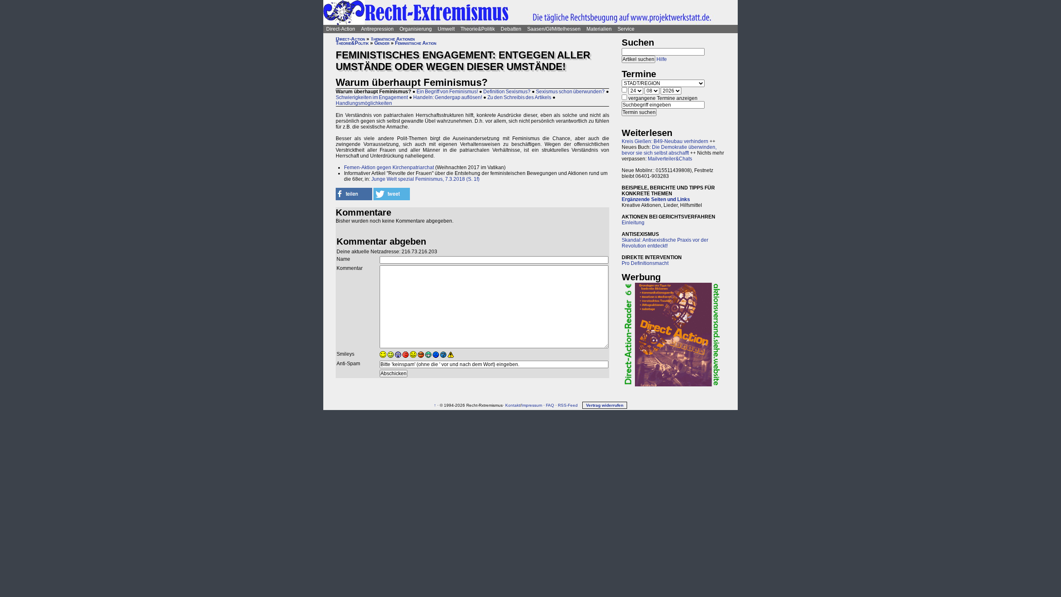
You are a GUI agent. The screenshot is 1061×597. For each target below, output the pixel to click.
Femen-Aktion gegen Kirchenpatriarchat (389, 167)
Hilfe (661, 59)
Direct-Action (340, 29)
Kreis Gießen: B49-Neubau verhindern (665, 141)
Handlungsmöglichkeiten (364, 103)
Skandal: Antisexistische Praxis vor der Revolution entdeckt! (665, 243)
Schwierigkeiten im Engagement (372, 97)
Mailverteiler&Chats (670, 159)
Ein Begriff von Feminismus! (447, 92)
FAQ (550, 405)
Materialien (599, 29)
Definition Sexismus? (506, 92)
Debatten (511, 29)
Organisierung (416, 29)
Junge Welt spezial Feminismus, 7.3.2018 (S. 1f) (425, 179)
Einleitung (633, 223)
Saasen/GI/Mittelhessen (554, 29)
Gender (382, 43)
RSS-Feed (568, 405)
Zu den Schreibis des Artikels (519, 97)
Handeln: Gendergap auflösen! (447, 97)
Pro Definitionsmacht (645, 263)
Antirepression (377, 29)
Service (626, 29)
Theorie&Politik (477, 29)
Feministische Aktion (415, 43)
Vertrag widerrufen (604, 405)
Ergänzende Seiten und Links (656, 199)
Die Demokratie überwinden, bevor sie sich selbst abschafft (669, 150)
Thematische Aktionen (393, 39)
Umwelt (446, 29)
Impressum (531, 405)
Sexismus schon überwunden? (570, 92)
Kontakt (512, 405)
